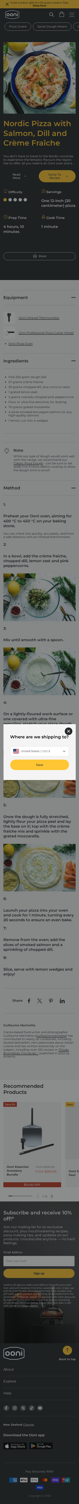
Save (39, 764)
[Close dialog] (68, 731)
